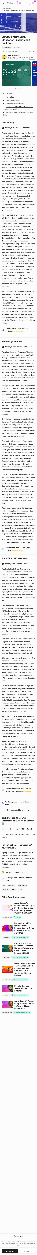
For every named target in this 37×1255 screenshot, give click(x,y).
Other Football (6, 8)
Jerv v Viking (10, 97)
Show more (32, 59)
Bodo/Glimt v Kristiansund (15, 103)
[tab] (17, 89)
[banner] (16, 73)
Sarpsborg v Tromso (13, 100)
